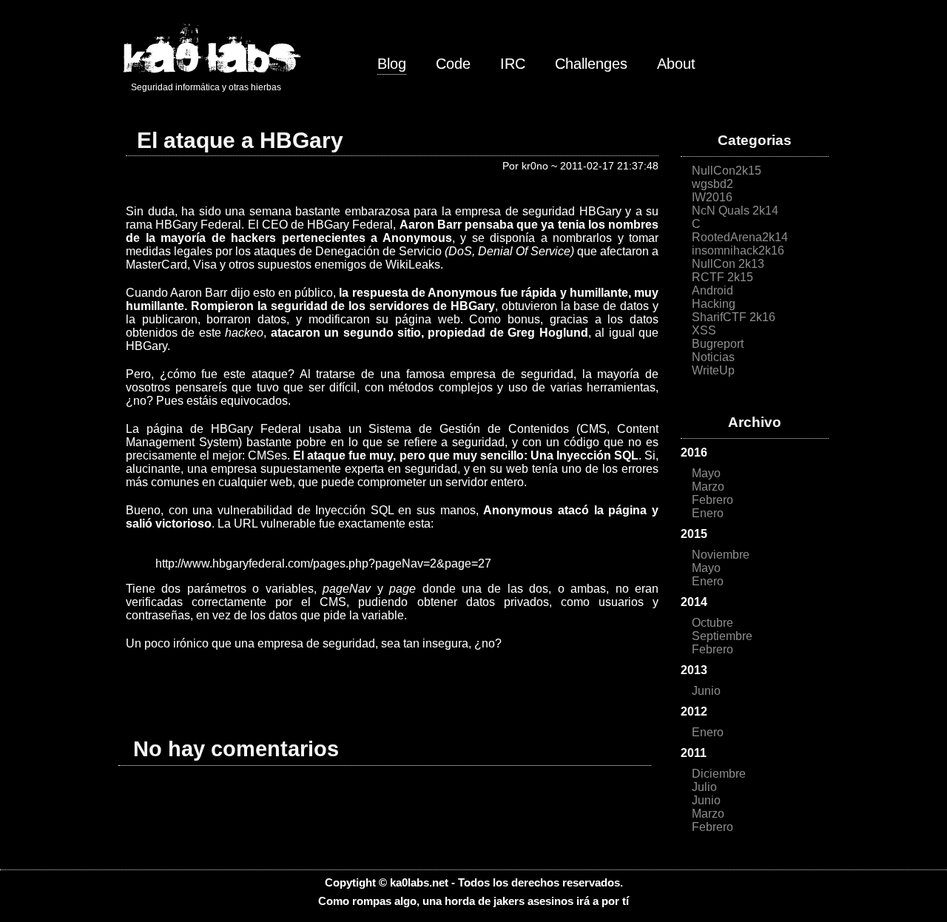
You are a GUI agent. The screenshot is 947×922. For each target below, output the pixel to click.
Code (453, 63)
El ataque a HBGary (240, 140)
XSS (704, 330)
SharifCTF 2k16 (733, 317)
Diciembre (719, 773)
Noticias (713, 357)
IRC (512, 63)
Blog (391, 63)
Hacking (713, 303)
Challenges (591, 63)
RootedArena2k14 (740, 237)
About (676, 63)
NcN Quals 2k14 (735, 210)
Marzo (708, 486)
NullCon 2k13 (728, 264)
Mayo (706, 473)
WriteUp (713, 370)
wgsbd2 (712, 184)
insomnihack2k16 (738, 250)
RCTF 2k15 (722, 277)
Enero (708, 513)
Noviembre (720, 554)
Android (712, 290)
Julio (704, 787)
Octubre (712, 622)
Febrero (712, 500)
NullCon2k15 (726, 170)
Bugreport (718, 343)
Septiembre (722, 636)
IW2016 (712, 197)
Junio (706, 690)
